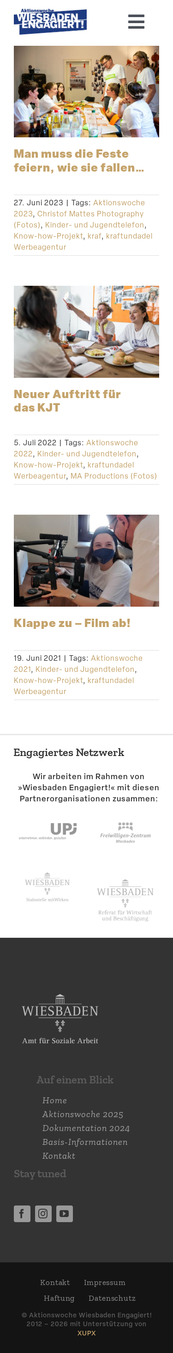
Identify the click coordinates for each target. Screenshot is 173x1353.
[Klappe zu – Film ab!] (86, 560)
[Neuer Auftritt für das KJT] (86, 331)
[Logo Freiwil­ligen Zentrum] (125, 814)
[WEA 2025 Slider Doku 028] (50, 13)
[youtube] (64, 1213)
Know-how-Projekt (48, 236)
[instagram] (43, 1213)
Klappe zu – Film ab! (72, 622)
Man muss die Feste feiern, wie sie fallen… (79, 159)
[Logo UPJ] (48, 814)
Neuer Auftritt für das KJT (67, 400)
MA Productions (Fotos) (114, 476)
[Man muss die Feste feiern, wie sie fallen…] (86, 91)
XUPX (87, 1332)
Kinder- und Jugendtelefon (94, 225)
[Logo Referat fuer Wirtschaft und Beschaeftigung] (125, 877)
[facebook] (22, 1213)
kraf (94, 236)
